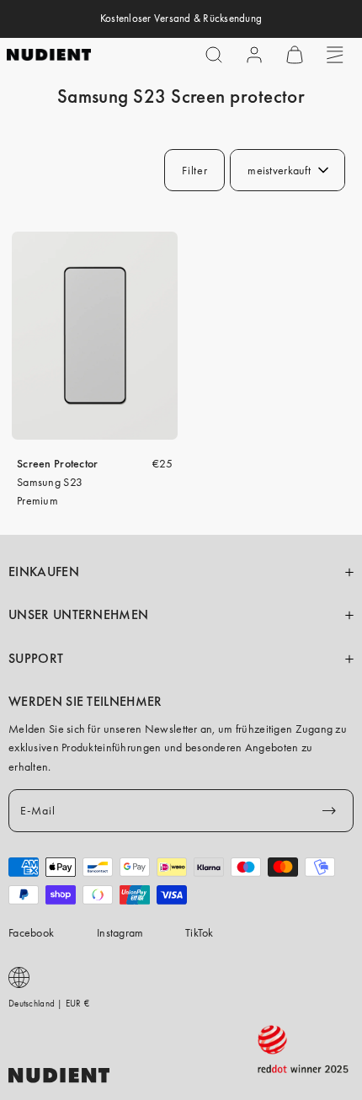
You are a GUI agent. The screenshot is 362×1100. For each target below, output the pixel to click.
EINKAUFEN (43, 571)
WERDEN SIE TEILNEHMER (85, 701)
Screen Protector (57, 463)
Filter (194, 170)
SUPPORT (35, 658)
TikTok (199, 932)
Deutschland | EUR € (48, 1003)
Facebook (31, 932)
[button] (214, 55)
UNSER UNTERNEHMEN (78, 614)
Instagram (120, 932)
